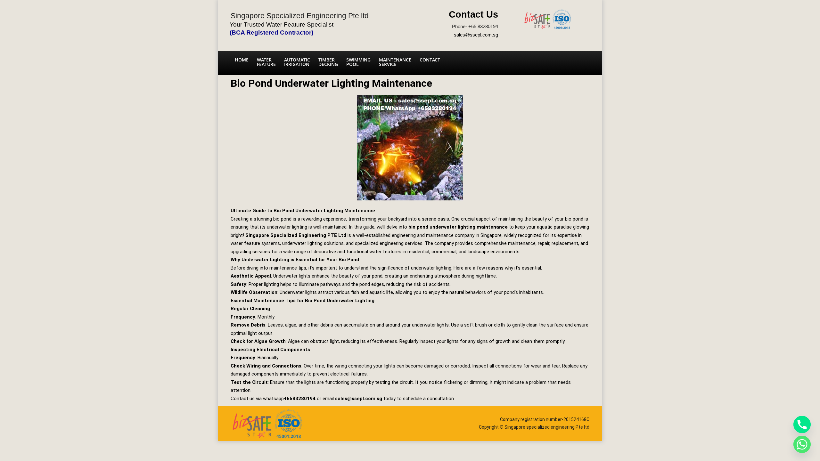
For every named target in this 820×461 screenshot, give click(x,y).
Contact (430, 60)
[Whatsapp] (802, 444)
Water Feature (266, 62)
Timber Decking (328, 62)
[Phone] (802, 424)
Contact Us (473, 14)
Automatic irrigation (297, 62)
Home (242, 60)
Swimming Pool (358, 62)
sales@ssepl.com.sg (476, 34)
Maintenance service (395, 62)
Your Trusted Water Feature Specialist (281, 24)
